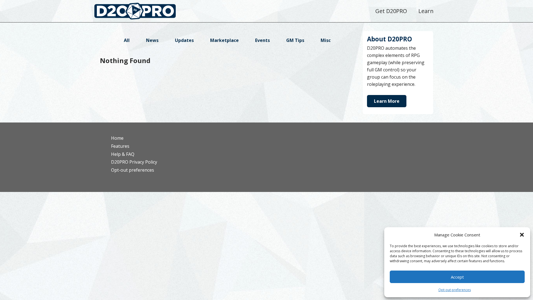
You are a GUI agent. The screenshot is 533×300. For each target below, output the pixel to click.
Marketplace (224, 40)
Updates (184, 40)
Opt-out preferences (454, 290)
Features (120, 146)
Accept (457, 277)
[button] (522, 235)
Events (262, 40)
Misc (326, 40)
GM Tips (295, 40)
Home (117, 138)
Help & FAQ (122, 154)
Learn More (386, 101)
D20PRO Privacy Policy (134, 162)
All (127, 40)
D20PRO (140, 12)
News (152, 40)
